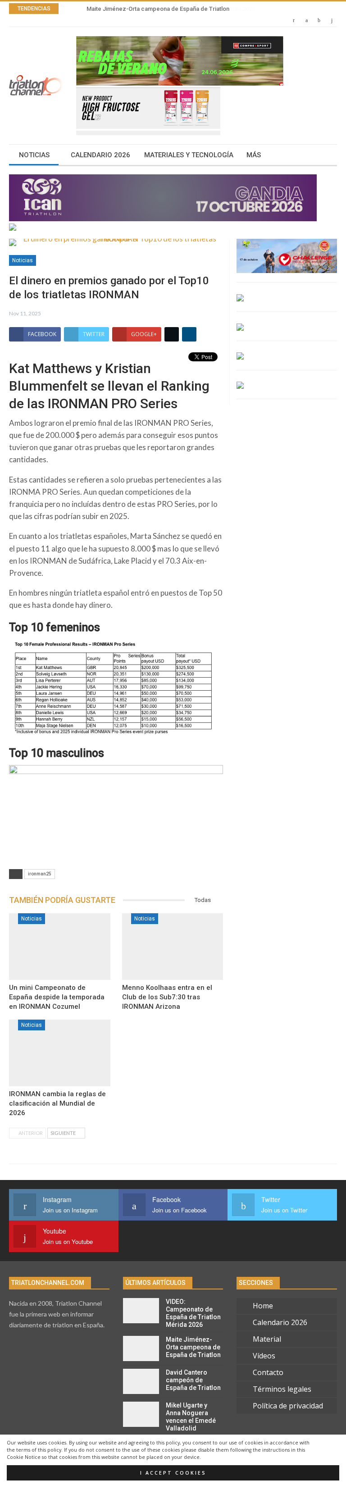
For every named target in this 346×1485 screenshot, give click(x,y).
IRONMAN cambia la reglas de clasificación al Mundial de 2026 (57, 1103)
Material (267, 1339)
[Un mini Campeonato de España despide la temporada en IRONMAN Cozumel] (59, 946)
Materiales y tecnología (188, 155)
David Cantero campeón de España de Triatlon (193, 1380)
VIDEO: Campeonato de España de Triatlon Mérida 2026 (193, 1313)
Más (253, 155)
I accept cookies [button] (173, 1473)
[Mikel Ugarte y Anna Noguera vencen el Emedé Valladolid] (141, 1414)
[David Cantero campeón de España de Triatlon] (141, 1381)
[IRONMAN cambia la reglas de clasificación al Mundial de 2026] (59, 1053)
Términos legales (282, 1389)
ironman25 (39, 873)
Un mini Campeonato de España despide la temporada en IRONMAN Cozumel (57, 997)
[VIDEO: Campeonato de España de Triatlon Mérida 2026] (141, 1310)
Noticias (34, 155)
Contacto (268, 1372)
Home (263, 1306)
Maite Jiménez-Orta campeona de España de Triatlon (157, 8)
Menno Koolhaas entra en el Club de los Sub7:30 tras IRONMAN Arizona (167, 997)
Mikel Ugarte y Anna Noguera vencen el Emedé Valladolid (191, 1416)
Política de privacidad (288, 1406)
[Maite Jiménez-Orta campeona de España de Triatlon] (141, 1348)
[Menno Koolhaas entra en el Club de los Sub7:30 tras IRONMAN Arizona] (172, 946)
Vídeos (264, 1356)
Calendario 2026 (100, 155)
